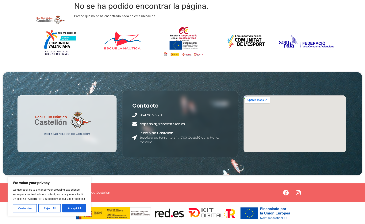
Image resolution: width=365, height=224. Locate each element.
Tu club (99, 19)
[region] (49, 196)
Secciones (125, 19)
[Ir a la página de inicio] (50, 19)
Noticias (266, 19)
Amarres (194, 19)
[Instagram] (298, 192)
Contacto (313, 19)
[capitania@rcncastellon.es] (134, 124)
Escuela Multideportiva (162, 19)
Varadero (245, 19)
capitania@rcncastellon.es (162, 124)
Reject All (50, 208)
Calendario (289, 19)
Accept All (74, 208)
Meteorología (219, 19)
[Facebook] (286, 192)
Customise (25, 208)
